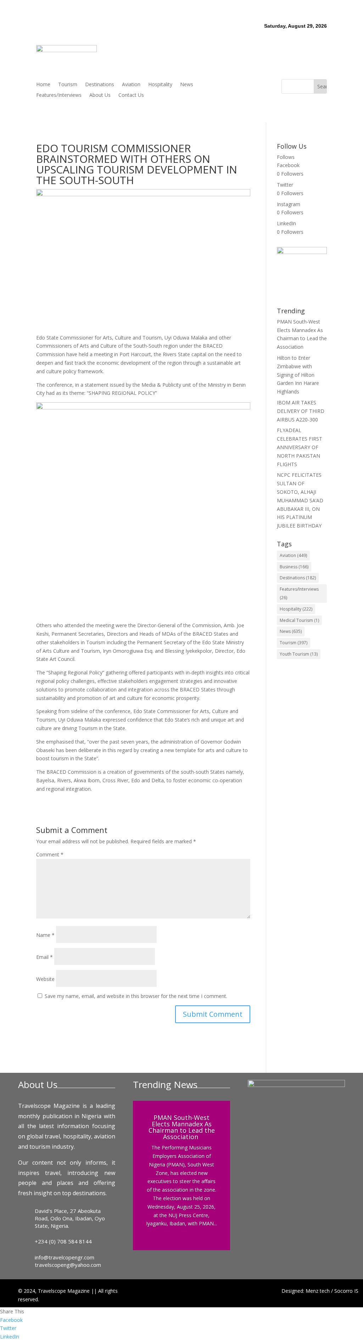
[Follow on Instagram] (260, 84)
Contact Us (131, 95)
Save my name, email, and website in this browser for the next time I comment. (136, 996)
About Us (100, 95)
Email (44, 957)
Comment (49, 854)
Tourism (67, 85)
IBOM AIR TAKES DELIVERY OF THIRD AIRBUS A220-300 (300, 411)
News (186, 85)
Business (294, 567)
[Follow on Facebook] (231, 84)
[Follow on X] (245, 84)
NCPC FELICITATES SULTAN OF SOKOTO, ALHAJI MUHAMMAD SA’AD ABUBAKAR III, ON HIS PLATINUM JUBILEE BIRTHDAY (300, 500)
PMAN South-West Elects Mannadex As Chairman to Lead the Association (182, 1127)
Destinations (99, 85)
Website (45, 979)
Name (45, 935)
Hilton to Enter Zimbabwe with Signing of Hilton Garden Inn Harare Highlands (298, 374)
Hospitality (160, 85)
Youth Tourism (299, 654)
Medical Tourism (299, 620)
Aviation (131, 85)
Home (43, 85)
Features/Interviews (59, 95)
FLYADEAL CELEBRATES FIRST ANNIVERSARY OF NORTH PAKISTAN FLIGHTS (299, 447)
